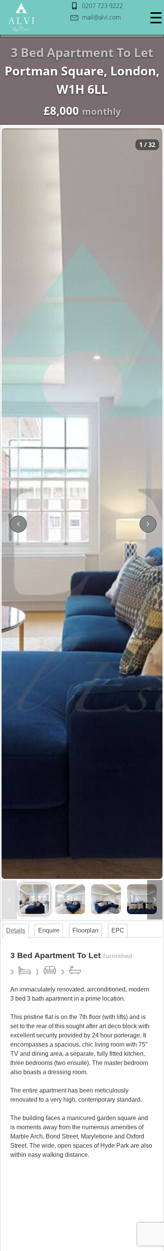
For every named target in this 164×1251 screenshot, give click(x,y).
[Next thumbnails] (154, 899)
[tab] (16, 930)
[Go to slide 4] (142, 899)
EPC (117, 930)
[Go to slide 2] (70, 899)
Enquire (48, 930)
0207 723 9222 (102, 6)
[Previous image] (18, 524)
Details (15, 930)
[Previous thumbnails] (9, 899)
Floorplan (85, 930)
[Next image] (148, 524)
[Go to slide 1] (34, 899)
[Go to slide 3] (106, 899)
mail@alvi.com (101, 17)
